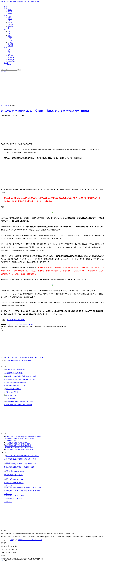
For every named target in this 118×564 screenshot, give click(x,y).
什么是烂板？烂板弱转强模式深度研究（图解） (19, 447)
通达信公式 (11, 57)
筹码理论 (10, 26)
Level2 (9, 39)
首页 (5, 6)
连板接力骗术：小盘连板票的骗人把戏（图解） (19, 449)
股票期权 (10, 46)
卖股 (9, 33)
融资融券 (10, 42)
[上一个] (1, 363)
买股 (9, 31)
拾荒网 (11, 540)
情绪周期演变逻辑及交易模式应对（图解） (18, 444)
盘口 (5, 8)
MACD (10, 49)
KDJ (9, 51)
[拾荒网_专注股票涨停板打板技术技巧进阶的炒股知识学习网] (20, 1)
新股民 (10, 37)
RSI (9, 54)
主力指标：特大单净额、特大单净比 (16, 442)
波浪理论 (10, 24)
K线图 (9, 17)
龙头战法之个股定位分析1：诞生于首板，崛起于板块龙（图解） (24, 357)
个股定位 (16, 320)
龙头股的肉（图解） (11, 440)
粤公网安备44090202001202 (25, 540)
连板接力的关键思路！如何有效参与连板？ (18, 446)
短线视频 (3, 71)
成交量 (10, 19)
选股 (9, 35)
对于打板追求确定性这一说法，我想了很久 (18, 360)
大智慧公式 (11, 61)
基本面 (6, 63)
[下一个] (2, 363)
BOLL (9, 52)
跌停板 (10, 11)
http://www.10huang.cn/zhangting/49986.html (20, 324)
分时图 (10, 13)
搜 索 (19, 69)
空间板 (22, 320)
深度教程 (8, 64)
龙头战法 (10, 320)
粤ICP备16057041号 (37, 540)
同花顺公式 (11, 59)
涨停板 (10, 10)
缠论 (9, 28)
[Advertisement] (52, 93)
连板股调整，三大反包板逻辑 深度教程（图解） (20, 438)
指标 (5, 47)
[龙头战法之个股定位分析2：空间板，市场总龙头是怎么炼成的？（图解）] (52, 212)
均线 (9, 20)
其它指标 (10, 55)
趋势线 (10, 22)
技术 (5, 15)
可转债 (10, 40)
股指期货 (10, 44)
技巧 (5, 30)
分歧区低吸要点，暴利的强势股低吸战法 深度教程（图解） (23, 437)
